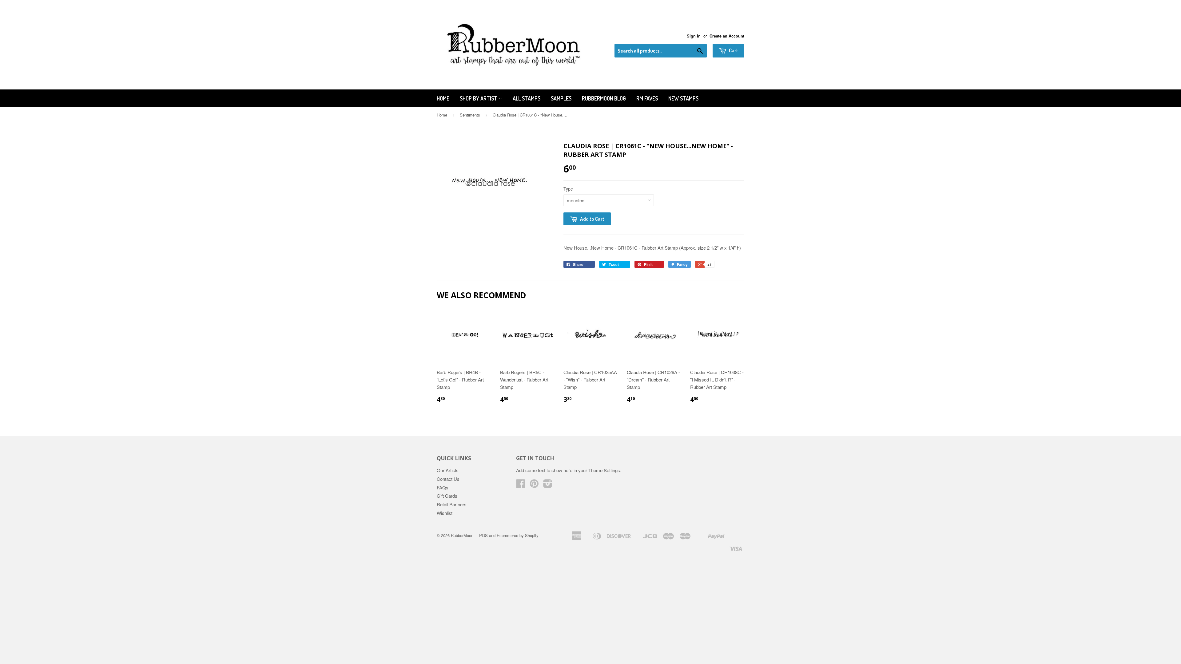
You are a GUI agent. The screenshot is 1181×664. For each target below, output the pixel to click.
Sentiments (470, 115)
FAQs (442, 487)
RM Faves (647, 98)
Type (568, 189)
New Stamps (683, 98)
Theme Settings (604, 470)
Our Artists (448, 470)
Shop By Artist (479, 98)
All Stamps (526, 98)
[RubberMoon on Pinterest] (534, 485)
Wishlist (444, 513)
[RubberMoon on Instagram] (547, 485)
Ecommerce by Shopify (518, 535)
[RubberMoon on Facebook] (520, 485)
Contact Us (448, 479)
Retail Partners (452, 504)
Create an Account (727, 36)
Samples (561, 98)
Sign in (694, 36)
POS (483, 535)
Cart (733, 50)
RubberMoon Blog (604, 98)
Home (443, 98)
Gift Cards (447, 495)
